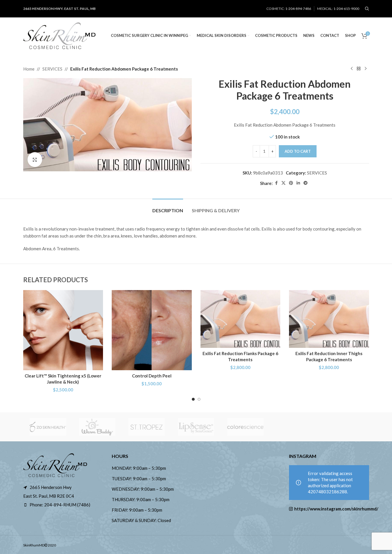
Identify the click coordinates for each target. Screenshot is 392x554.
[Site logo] (59, 34)
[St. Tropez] (146, 426)
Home (29, 68)
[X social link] (283, 183)
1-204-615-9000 (346, 8)
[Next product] (365, 68)
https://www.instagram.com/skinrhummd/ (331, 508)
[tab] (167, 207)
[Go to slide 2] (199, 399)
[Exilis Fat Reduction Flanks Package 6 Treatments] (240, 319)
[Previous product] (351, 68)
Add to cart (298, 151)
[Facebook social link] (276, 183)
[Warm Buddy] (97, 426)
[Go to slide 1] (193, 399)
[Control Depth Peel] (152, 330)
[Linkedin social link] (298, 183)
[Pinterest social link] (291, 183)
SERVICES (52, 68)
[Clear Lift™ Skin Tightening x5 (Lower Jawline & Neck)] (63, 330)
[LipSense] (196, 426)
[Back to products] (358, 68)
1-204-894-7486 (298, 8)
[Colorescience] (245, 426)
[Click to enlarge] (35, 159)
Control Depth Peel (151, 375)
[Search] (367, 9)
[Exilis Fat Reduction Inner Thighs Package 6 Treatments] (329, 319)
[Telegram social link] (305, 183)
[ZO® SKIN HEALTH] (48, 426)
